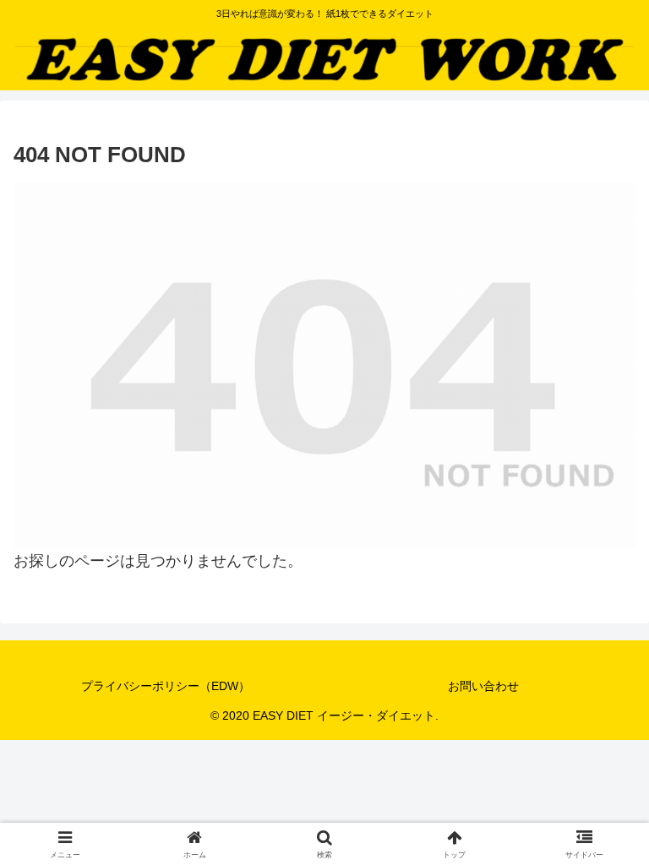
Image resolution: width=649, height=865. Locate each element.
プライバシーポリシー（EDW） (165, 686)
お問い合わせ (483, 686)
